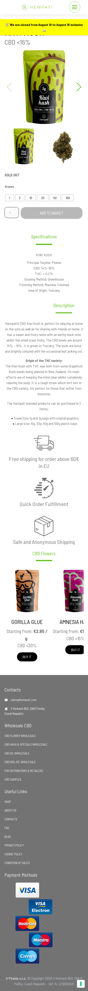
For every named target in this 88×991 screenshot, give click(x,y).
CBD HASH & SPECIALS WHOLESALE (26, 744)
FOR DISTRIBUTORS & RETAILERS (24, 771)
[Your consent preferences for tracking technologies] (81, 984)
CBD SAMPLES (13, 779)
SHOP (8, 801)
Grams (9, 186)
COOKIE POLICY (14, 854)
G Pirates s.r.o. (16, 978)
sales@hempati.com (24, 700)
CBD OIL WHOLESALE (17, 753)
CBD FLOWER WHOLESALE (20, 736)
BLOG (8, 836)
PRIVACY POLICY (14, 845)
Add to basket (51, 213)
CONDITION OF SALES (17, 863)
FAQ (7, 828)
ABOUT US (10, 810)
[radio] (9, 198)
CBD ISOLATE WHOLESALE (20, 762)
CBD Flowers (44, 553)
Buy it (27, 657)
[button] (79, 87)
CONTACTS (11, 819)
